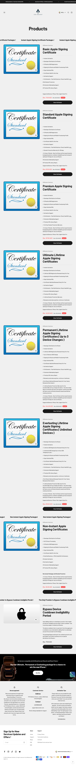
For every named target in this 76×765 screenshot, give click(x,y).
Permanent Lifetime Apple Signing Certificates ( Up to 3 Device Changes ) (55, 334)
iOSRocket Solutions (48, 45)
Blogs (31, 739)
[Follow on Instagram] (8, 752)
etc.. (70, 79)
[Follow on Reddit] (20, 752)
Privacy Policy (41, 734)
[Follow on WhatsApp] (16, 752)
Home (31, 734)
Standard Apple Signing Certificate (57, 116)
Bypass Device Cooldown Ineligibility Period (56, 612)
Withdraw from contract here (45, 742)
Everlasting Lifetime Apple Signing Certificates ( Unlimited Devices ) (57, 427)
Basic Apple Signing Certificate (55, 50)
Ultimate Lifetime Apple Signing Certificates (54, 258)
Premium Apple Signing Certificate (57, 187)
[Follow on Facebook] (5, 752)
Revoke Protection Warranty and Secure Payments (61, 1)
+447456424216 (38, 704)
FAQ (31, 742)
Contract (40, 739)
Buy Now (38, 673)
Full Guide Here (61, 719)
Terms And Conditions (43, 737)
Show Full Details (57, 102)
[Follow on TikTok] (12, 752)
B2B (31, 745)
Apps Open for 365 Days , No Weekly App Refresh (31, 1)
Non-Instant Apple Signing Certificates (55, 527)
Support (32, 737)
